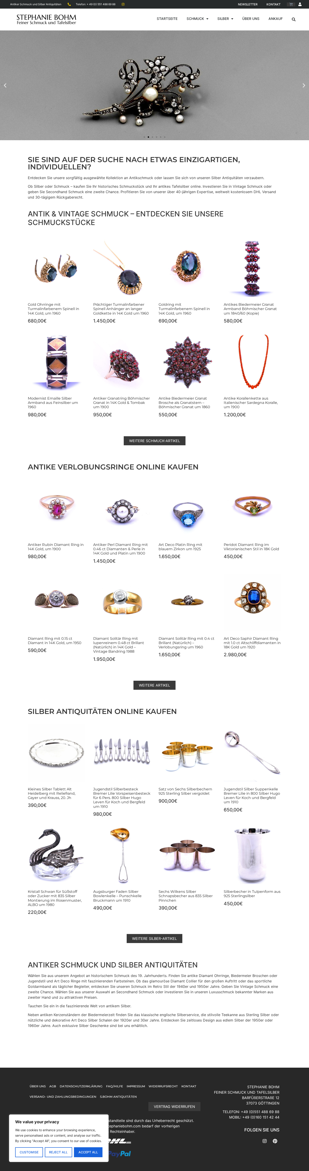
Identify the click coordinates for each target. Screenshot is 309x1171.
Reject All (58, 1152)
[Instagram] (264, 1141)
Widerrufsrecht (163, 1086)
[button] (293, 19)
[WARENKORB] (291, 4)
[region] (59, 1138)
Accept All (88, 1152)
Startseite (167, 19)
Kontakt (273, 4)
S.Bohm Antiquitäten (118, 1096)
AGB (52, 1086)
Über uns (250, 19)
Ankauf (276, 19)
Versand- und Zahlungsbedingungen (63, 1096)
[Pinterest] (274, 1141)
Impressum (136, 1086)
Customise (29, 1152)
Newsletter (247, 4)
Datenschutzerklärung (81, 1086)
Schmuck (195, 19)
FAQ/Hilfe (114, 1086)
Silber (223, 19)
